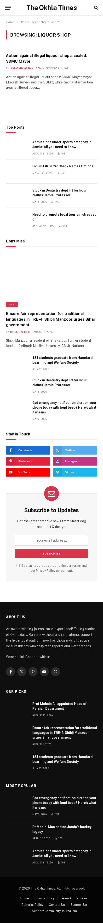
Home (24, 898)
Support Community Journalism (54, 911)
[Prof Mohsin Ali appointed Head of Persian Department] (17, 709)
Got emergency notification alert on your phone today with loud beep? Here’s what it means (64, 407)
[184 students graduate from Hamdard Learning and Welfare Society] (17, 363)
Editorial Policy (32, 905)
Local (12, 304)
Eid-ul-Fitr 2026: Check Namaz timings (62, 166)
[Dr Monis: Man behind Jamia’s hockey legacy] (17, 832)
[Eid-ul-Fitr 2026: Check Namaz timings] (17, 171)
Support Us (78, 905)
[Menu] (8, 7)
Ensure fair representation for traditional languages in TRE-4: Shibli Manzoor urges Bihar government (50, 319)
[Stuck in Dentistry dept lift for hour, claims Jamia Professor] (17, 195)
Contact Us (57, 905)
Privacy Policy (45, 570)
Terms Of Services (73, 898)
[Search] (95, 7)
